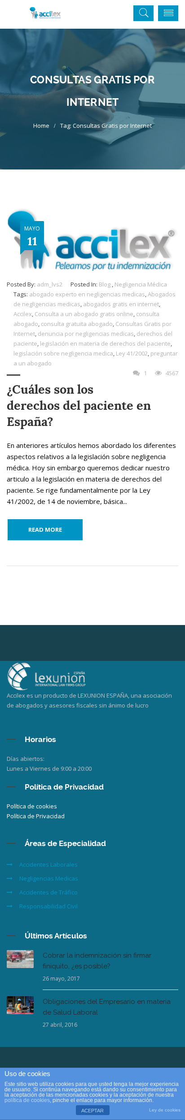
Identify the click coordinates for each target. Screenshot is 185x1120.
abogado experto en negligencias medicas (87, 294)
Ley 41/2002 (132, 353)
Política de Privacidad (36, 816)
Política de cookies (32, 806)
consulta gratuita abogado (77, 324)
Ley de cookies (165, 1109)
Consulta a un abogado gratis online (84, 314)
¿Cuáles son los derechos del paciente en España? (79, 406)
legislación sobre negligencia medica (63, 353)
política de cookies (27, 1100)
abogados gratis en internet (121, 304)
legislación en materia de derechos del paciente (105, 343)
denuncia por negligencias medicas (86, 334)
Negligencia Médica (141, 284)
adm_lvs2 (49, 284)
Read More (45, 529)
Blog (104, 284)
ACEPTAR (92, 1110)
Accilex (22, 314)
